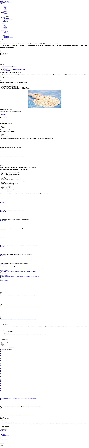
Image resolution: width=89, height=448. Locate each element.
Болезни (3, 17)
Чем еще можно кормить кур (6, 70)
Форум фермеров (3, 430)
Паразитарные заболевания (8, 37)
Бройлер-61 (2, 237)
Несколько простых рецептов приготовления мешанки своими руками (13, 69)
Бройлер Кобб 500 (3, 220)
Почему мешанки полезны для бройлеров (8, 66)
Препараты (6, 20)
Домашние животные (5, 21)
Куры (3, 12)
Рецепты (7, 16)
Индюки (5, 7)
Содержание (6, 13)
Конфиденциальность (5, 426)
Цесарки (5, 11)
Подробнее (2, 156)
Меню (1, 3)
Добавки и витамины (9, 15)
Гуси (5, 8)
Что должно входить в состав (8, 68)
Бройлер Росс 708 (3, 211)
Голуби (5, 6)
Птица (3, 23)
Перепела (5, 28)
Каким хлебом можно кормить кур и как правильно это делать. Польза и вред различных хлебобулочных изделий (18, 398)
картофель (3, 114)
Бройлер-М (2, 246)
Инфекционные (6, 18)
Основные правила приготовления (9, 67)
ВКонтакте (4, 420)
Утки (5, 5)
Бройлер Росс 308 (3, 202)
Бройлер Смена (2, 255)
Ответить (6, 324)
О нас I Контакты (5, 427)
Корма (5, 32)
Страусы (5, 9)
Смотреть (1, 165)
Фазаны (5, 10)
